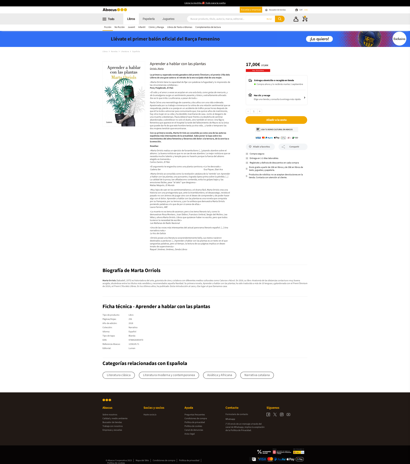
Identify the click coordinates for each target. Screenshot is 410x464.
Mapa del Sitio (142, 460)
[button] (296, 20)
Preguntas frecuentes (194, 414)
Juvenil (131, 27)
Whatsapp (230, 419)
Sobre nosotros (109, 414)
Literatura (125, 51)
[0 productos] (305, 21)
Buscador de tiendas (112, 422)
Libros (131, 19)
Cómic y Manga (156, 27)
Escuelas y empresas (251, 9)
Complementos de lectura (208, 27)
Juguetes (168, 19)
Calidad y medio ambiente (114, 418)
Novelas (114, 51)
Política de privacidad (194, 422)
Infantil (141, 27)
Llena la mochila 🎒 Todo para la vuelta (205, 3)
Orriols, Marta (157, 68)
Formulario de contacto (237, 414)
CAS (306, 9)
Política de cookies (193, 426)
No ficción (120, 27)
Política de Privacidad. (241, 430)
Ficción (107, 27)
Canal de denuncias (193, 430)
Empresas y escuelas (112, 430)
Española (136, 51)
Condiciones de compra (195, 418)
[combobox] (221, 19)
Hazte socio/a (150, 414)
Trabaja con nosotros (112, 426)
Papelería (149, 19)
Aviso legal (189, 433)
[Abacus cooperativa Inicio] (115, 11)
